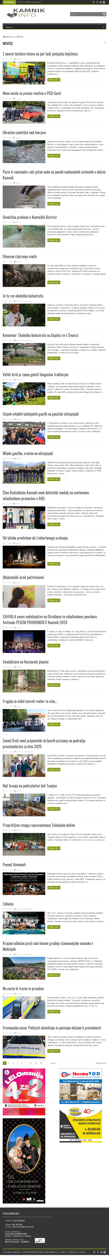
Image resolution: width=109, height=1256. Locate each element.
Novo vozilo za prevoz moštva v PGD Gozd (32, 93)
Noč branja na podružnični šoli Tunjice (30, 786)
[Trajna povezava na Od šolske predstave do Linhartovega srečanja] (24, 568)
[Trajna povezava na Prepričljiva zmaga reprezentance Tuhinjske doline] (24, 855)
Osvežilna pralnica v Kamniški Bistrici (30, 217)
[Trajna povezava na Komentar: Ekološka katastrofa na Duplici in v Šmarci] (24, 365)
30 (41, 1063)
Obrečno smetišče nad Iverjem (29, 2)
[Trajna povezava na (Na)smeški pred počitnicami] (24, 607)
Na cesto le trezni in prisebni (23, 988)
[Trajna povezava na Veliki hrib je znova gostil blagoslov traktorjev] (24, 404)
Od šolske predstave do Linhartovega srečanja (35, 538)
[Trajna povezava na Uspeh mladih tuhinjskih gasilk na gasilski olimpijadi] (24, 444)
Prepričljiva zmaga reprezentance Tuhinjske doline (39, 825)
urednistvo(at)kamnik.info (22, 1227)
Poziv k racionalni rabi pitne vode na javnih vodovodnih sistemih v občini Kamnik (48, 2)
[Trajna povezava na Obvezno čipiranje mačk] (24, 286)
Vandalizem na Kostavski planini (26, 662)
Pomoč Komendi (14, 864)
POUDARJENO (28, 301)
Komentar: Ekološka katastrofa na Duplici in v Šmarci (40, 335)
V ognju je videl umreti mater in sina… (30, 701)
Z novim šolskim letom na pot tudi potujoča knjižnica (40, 54)
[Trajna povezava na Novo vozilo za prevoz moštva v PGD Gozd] (24, 123)
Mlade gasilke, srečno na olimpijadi (28, 453)
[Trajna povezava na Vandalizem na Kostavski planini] (24, 692)
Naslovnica (10, 37)
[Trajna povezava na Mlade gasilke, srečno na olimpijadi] (24, 483)
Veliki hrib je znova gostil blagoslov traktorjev (35, 374)
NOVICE (19, 59)
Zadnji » (53, 1063)
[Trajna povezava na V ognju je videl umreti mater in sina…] (24, 731)
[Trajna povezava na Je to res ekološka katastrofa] (24, 326)
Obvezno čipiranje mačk (20, 256)
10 (31, 1063)
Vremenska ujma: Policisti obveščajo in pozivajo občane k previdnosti (52, 1028)
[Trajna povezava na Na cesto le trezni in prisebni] (24, 1018)
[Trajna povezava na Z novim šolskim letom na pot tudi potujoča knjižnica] (24, 84)
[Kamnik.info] (24, 16)
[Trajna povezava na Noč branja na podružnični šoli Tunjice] (24, 816)
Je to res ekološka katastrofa (23, 296)
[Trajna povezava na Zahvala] (24, 934)
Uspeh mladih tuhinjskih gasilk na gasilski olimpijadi (41, 414)
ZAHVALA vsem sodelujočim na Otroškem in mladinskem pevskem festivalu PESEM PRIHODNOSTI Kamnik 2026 (50, 619)
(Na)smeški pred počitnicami (23, 577)
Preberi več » (53, 80)
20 (36, 1063)
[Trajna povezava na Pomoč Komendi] (24, 894)
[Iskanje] (104, 14)
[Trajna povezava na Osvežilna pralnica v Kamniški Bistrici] (24, 247)
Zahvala (8, 904)
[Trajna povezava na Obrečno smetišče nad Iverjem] (24, 162)
